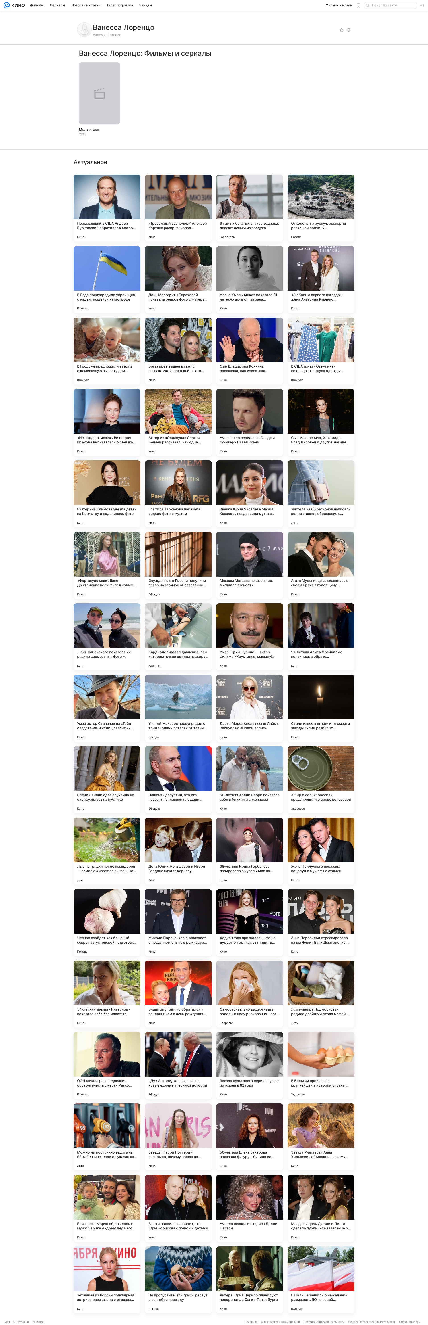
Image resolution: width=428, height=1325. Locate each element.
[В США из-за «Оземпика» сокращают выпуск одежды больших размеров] (321, 351)
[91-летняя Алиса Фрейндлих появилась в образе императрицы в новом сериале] (321, 636)
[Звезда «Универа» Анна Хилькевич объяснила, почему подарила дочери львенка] (321, 1136)
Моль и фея (89, 129)
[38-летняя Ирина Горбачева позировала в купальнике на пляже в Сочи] (249, 851)
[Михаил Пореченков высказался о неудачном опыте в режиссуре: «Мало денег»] (178, 922)
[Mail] (7, 5)
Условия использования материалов (372, 1321)
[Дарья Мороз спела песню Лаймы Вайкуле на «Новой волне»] (249, 708)
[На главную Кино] (17, 5)
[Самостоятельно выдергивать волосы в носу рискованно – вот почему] (249, 994)
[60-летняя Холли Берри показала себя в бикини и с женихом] (249, 779)
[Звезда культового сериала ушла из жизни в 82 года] (249, 1065)
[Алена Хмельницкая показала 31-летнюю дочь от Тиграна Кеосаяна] (249, 279)
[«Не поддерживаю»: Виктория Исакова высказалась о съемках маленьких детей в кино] (107, 422)
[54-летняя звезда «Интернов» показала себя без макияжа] (107, 994)
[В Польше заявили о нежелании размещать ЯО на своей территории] (321, 1279)
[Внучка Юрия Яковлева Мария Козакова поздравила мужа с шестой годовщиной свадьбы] (249, 493)
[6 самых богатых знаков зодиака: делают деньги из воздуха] (249, 208)
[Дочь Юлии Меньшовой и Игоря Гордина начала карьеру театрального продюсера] (178, 851)
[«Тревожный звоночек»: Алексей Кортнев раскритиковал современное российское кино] (178, 208)
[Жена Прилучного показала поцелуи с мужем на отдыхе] (321, 851)
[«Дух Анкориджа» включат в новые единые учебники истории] (178, 1065)
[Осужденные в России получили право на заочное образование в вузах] (178, 565)
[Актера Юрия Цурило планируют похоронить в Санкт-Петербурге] (249, 1279)
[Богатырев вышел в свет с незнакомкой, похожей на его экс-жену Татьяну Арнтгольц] (178, 351)
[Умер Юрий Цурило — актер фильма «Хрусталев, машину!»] (249, 636)
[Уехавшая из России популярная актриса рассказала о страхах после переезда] (107, 1279)
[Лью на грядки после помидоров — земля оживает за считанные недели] (107, 851)
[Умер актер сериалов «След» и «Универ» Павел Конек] (249, 422)
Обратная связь (409, 1321)
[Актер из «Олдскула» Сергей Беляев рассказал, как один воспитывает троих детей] (178, 422)
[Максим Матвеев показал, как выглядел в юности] (249, 565)
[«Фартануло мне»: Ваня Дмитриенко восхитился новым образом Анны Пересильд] (107, 565)
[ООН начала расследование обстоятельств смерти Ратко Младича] (107, 1065)
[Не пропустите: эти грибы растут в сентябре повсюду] (178, 1279)
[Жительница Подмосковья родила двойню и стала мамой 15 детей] (321, 994)
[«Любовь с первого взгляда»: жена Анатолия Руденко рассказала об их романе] (321, 279)
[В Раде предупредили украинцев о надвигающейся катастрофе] (107, 279)
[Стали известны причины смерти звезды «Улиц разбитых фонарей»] (321, 708)
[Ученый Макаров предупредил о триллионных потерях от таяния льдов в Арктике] (178, 708)
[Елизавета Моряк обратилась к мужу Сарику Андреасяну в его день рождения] (107, 1208)
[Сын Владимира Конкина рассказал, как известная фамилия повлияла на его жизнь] (249, 351)
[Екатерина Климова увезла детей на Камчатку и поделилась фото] (107, 493)
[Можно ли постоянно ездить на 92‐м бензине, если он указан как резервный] (107, 1136)
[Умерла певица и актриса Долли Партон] (249, 1208)
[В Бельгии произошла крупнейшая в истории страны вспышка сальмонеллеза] (321, 1065)
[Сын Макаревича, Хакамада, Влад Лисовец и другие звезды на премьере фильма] (321, 422)
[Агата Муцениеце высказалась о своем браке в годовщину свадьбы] (321, 565)
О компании (21, 1321)
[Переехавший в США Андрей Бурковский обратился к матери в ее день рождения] (107, 208)
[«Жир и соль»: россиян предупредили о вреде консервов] (321, 779)
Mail (7, 1321)
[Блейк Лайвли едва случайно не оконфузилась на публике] (107, 779)
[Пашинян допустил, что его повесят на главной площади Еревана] (178, 779)
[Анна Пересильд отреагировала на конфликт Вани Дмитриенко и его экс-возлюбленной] (321, 922)
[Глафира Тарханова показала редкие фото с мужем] (178, 493)
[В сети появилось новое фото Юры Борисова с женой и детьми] (178, 1208)
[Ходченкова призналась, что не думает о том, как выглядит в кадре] (249, 922)
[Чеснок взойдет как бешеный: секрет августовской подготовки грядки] (107, 922)
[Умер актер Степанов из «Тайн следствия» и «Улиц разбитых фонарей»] (107, 708)
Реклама (38, 1321)
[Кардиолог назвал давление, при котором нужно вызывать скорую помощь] (178, 636)
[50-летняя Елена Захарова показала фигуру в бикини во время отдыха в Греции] (249, 1136)
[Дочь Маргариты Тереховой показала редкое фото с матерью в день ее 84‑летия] (178, 279)
